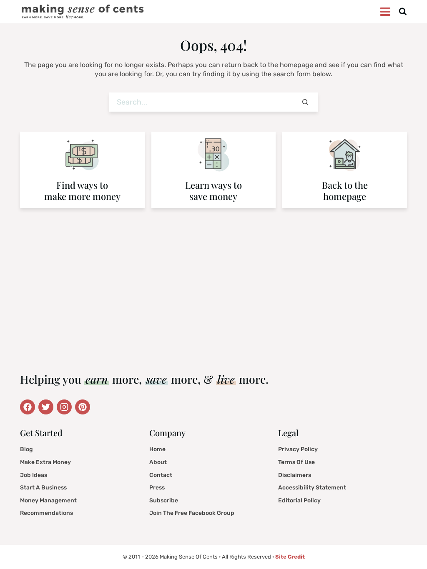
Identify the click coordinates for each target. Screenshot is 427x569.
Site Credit (290, 557)
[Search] (305, 102)
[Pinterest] (82, 406)
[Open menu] (385, 12)
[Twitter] (27, 406)
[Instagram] (64, 406)
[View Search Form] (403, 11)
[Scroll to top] (409, 544)
